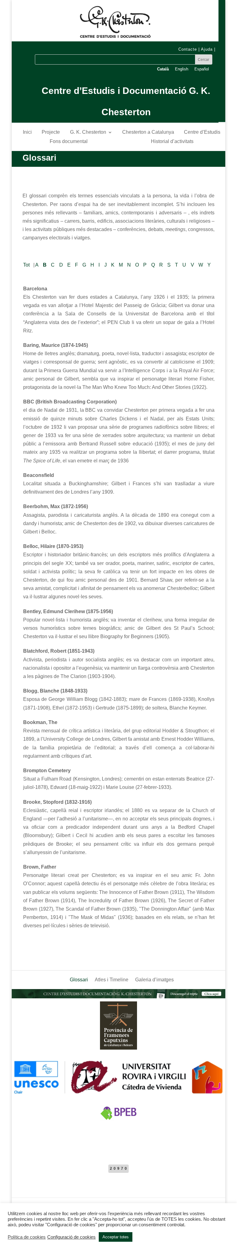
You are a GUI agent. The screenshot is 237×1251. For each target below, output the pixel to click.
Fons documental (69, 141)
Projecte (51, 132)
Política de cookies (27, 1237)
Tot (26, 264)
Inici (27, 132)
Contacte (187, 49)
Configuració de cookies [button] (71, 1237)
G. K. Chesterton (88, 132)
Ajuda (207, 49)
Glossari (79, 980)
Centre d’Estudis (202, 132)
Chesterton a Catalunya (148, 132)
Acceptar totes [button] (115, 1237)
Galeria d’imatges (154, 980)
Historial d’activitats (172, 141)
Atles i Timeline (111, 980)
